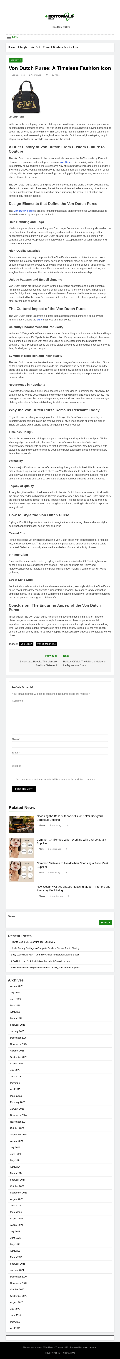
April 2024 (15, 1166)
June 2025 (15, 1076)
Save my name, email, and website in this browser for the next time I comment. (56, 779)
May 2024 (15, 1160)
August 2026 (16, 986)
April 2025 (15, 1089)
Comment (18, 700)
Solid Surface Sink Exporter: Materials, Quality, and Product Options (45, 967)
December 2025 (18, 1037)
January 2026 (17, 1031)
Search (12, 916)
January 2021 (17, 1270)
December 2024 (18, 1115)
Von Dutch (66, 162)
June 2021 (15, 1237)
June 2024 (15, 1154)
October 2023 (17, 1186)
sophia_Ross (18, 75)
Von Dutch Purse (46, 644)
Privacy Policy (52, 1353)
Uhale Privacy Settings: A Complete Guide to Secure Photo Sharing (45, 948)
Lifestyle (15, 60)
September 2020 (18, 1296)
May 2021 (15, 1244)
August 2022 (16, 1218)
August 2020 (16, 1302)
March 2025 (16, 1095)
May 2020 (15, 1322)
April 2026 (15, 1011)
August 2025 (16, 1063)
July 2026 (15, 992)
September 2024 (18, 1134)
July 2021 (15, 1231)
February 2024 (17, 1179)
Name (16, 739)
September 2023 (18, 1192)
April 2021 (15, 1250)
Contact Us (69, 1353)
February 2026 (17, 1024)
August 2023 (16, 1199)
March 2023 (16, 1212)
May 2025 (15, 1083)
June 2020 (15, 1315)
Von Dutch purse (24, 210)
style (39, 319)
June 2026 (15, 999)
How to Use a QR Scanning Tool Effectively (33, 941)
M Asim (42, 825)
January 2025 (17, 1108)
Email (16, 752)
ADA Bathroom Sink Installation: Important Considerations (40, 961)
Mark (41, 849)
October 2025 (17, 1050)
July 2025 (15, 1070)
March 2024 (16, 1173)
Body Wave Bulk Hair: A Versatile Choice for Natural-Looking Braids (45, 954)
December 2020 (18, 1276)
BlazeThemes (89, 1347)
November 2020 (18, 1283)
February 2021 (17, 1263)
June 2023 (15, 1205)
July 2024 (15, 1147)
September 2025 (18, 1057)
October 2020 (17, 1289)
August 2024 (16, 1141)
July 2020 (15, 1309)
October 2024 (17, 1128)
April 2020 (15, 1328)
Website (16, 766)
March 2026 (16, 1018)
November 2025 (18, 1044)
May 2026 (15, 1005)
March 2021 (16, 1257)
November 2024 (18, 1121)
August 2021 (16, 1225)
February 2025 (17, 1102)
